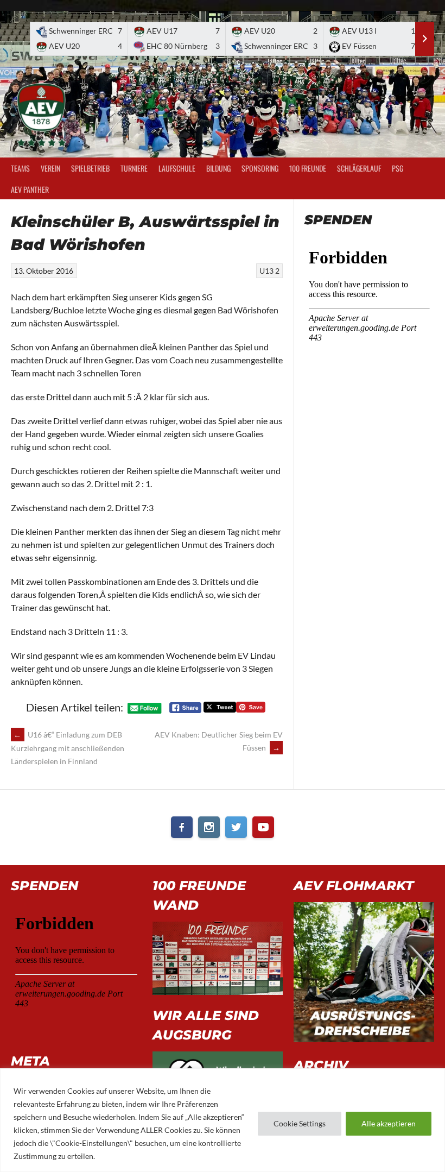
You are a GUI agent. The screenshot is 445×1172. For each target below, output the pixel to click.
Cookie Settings (300, 1123)
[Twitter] (236, 827)
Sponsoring (259, 168)
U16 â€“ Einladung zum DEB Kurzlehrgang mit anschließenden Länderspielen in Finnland (67, 748)
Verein (50, 168)
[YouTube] (263, 827)
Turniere (134, 168)
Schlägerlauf (359, 168)
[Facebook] (182, 827)
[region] (222, 1120)
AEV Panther (30, 189)
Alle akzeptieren (388, 1123)
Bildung (218, 168)
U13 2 (269, 270)
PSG (397, 168)
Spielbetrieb (90, 168)
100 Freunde (307, 168)
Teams (20, 168)
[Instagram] (209, 827)
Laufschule (176, 168)
